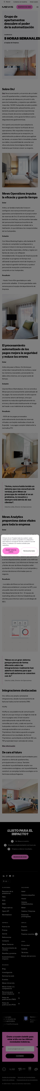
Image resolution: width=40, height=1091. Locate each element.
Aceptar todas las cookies (11, 551)
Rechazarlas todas (29, 551)
